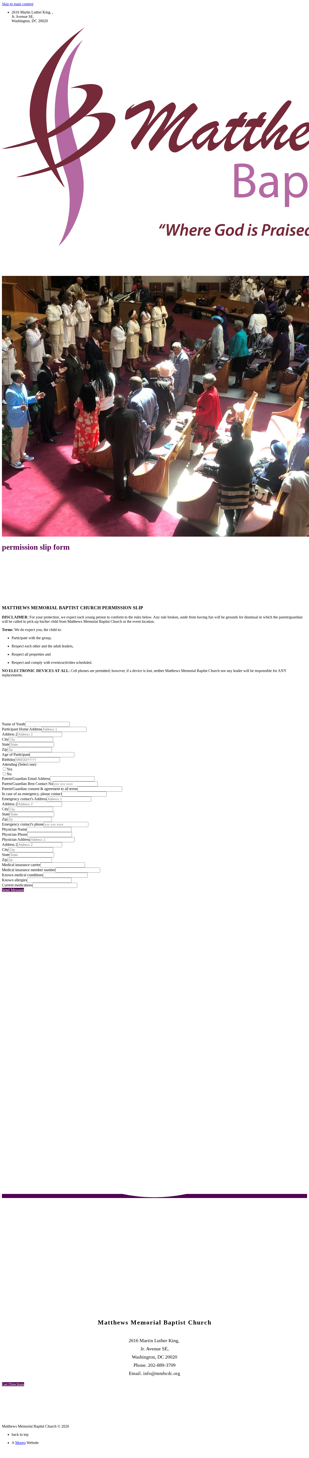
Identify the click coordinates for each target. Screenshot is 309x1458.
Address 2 (9, 734)
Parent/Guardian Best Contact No (27, 784)
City (5, 739)
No (9, 774)
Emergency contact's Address (24, 799)
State (5, 744)
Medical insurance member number (29, 870)
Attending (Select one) (19, 764)
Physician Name (14, 829)
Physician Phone (14, 834)
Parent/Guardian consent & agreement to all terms (39, 789)
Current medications (17, 885)
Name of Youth (13, 724)
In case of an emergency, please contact (32, 794)
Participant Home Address (22, 729)
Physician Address (16, 839)
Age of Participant (16, 754)
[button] (13, 1384)
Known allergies (14, 880)
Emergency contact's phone (23, 824)
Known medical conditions (22, 875)
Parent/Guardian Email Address (26, 779)
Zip (4, 749)
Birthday (8, 759)
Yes (9, 769)
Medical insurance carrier (21, 865)
